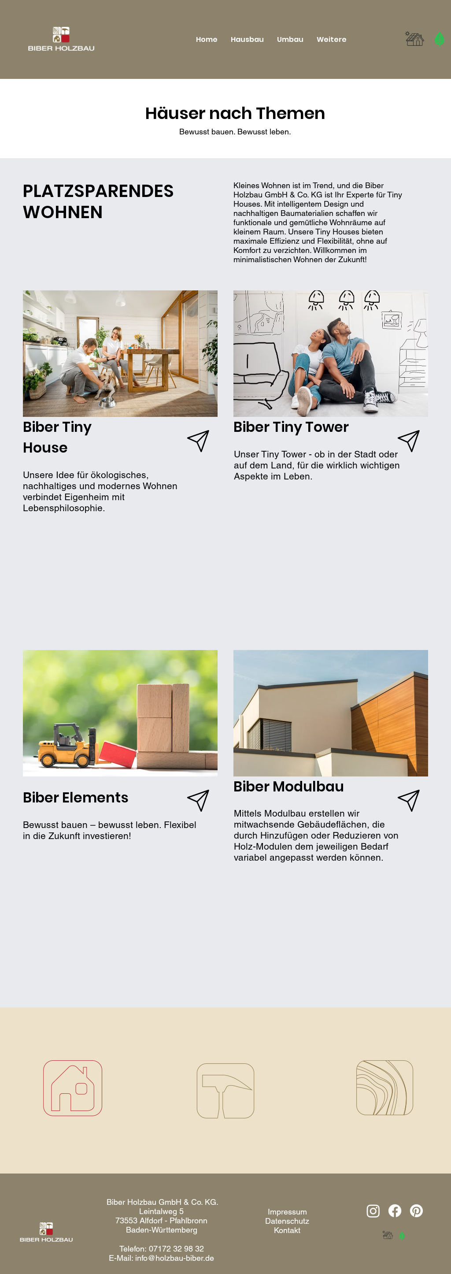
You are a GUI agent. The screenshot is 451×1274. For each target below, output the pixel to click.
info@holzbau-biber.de (174, 1258)
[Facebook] (394, 1210)
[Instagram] (373, 1210)
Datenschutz (287, 1221)
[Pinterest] (416, 1210)
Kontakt (287, 1230)
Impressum (287, 1211)
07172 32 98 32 (176, 1248)
